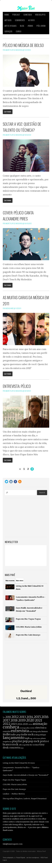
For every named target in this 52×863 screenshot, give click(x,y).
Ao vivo (31, 20)
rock (15, 744)
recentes (10, 580)
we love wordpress (32, 857)
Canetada (27, 14)
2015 (37, 717)
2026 (30, 724)
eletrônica (40, 727)
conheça (11, 727)
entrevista (20, 731)
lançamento (13, 737)
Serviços (8, 31)
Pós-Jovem (41, 25)
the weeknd (34, 745)
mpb (27, 738)
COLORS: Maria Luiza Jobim (15, 784)
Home (6, 14)
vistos (19, 580)
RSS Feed (44, 857)
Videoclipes (40, 14)
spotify (26, 745)
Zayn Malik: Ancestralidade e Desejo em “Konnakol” (26, 775)
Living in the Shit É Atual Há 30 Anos (19, 763)
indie (6, 734)
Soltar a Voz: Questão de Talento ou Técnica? (22, 127)
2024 (19, 724)
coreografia (24, 728)
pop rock (34, 741)
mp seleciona (35, 738)
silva (21, 745)
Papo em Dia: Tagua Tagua (14, 780)
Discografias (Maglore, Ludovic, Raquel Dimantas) (25, 798)
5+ (4, 717)
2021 (38, 720)
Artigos (8, 20)
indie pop (15, 734)
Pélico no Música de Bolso (23, 45)
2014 (29, 717)
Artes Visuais (10, 25)
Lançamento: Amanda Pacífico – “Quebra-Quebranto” (21, 768)
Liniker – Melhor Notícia (14, 794)
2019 (22, 720)
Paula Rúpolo (20, 857)
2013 (22, 717)
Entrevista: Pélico (17, 386)
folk (30, 732)
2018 (14, 720)
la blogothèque (40, 735)
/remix (30, 25)
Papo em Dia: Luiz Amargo (14, 789)
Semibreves (20, 20)
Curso (18, 31)
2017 (6, 720)
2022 (6, 724)
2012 (15, 717)
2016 (45, 717)
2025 (25, 724)
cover (32, 728)
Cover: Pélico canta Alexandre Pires (18, 216)
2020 (30, 720)
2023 (14, 724)
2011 (8, 717)
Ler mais (7, 112)
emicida (6, 731)
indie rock (27, 734)
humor (45, 731)
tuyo (22, 748)
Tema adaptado (8, 857)
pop (25, 741)
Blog (22, 25)
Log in (5, 860)
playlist (17, 741)
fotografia (37, 731)
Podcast (16, 14)
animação (40, 724)
